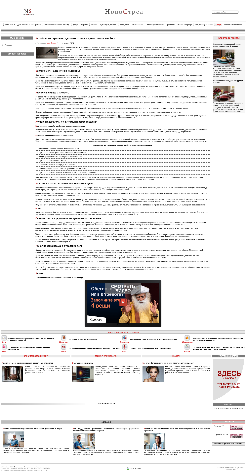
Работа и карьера (185, 25)
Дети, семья (10, 25)
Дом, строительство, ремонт (29, 25)
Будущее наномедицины (82, 363)
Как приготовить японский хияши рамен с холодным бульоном (227, 45)
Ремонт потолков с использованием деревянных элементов (27, 363)
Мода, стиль (125, 25)
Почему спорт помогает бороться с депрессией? (150, 348)
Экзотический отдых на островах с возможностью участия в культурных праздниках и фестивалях (219, 348)
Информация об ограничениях (25, 467)
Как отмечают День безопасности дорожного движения (153, 339)
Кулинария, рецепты (108, 25)
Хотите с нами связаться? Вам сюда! (228, 409)
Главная (8, 45)
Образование (138, 25)
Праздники (170, 25)
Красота (94, 25)
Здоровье (84, 25)
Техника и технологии (232, 25)
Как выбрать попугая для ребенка (83, 339)
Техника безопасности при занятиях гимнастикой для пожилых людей (32, 429)
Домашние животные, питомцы (57, 25)
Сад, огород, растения (204, 25)
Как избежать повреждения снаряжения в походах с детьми (94, 348)
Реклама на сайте (42, 467)
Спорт (218, 25)
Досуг (75, 25)
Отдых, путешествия (155, 25)
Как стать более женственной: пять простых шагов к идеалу (168, 363)
